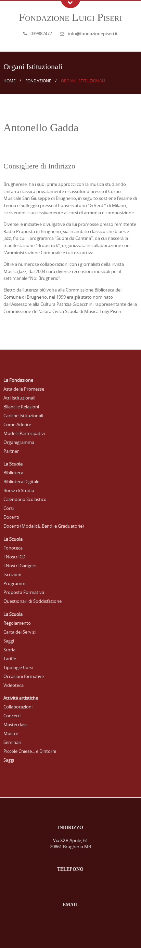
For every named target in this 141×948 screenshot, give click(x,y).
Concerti (12, 716)
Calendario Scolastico (25, 499)
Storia (9, 650)
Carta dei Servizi (19, 632)
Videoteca (13, 685)
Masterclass (15, 724)
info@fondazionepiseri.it (93, 33)
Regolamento (17, 623)
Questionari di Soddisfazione (32, 601)
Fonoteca (13, 548)
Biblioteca (13, 473)
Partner (11, 451)
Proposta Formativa (23, 592)
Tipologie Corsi (18, 667)
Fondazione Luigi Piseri (70, 17)
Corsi (8, 508)
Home (9, 81)
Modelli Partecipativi (24, 433)
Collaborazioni (18, 707)
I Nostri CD (14, 557)
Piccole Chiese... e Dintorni (29, 751)
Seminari (12, 742)
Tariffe (9, 658)
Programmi (14, 583)
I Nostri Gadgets (19, 566)
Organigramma (18, 442)
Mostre (10, 733)
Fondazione (38, 81)
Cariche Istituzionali (23, 415)
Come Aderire (17, 424)
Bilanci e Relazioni (21, 407)
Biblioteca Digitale (21, 481)
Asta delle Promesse (23, 389)
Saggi (8, 641)
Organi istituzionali (83, 81)
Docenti (11, 517)
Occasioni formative (23, 676)
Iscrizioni (12, 574)
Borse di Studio (18, 490)
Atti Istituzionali (19, 398)
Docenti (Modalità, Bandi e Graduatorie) (43, 526)
